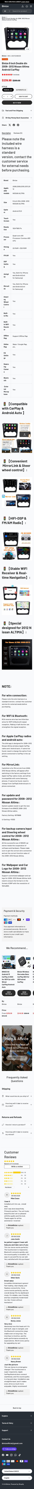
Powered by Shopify (17, 1484)
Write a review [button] (17, 1167)
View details (8, 993)
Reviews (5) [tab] (18, 133)
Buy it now (17, 103)
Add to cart (23, 96)
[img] (16, 1193)
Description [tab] (6, 133)
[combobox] (17, 11)
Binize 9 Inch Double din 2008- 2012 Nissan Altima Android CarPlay (16, 19)
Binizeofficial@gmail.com (12, 1443)
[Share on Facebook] (14, 125)
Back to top (17, 1408)
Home (4, 17)
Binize (4, 56)
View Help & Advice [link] (17, 1058)
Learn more (25, 2)
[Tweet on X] (10, 125)
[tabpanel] (17, 520)
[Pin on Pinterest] (18, 125)
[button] (27, 6)
